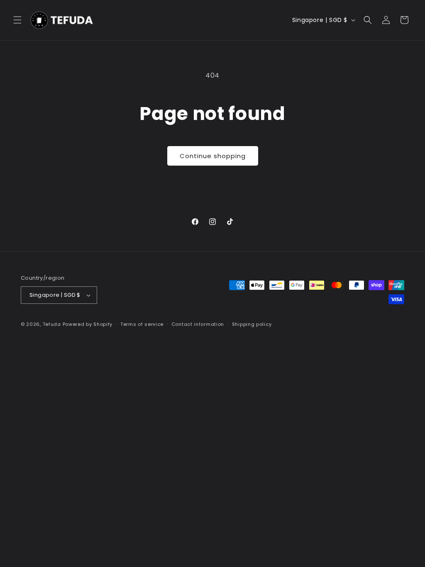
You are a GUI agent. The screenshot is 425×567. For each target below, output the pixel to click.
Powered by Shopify (88, 324)
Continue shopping (213, 156)
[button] (17, 20)
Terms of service (142, 324)
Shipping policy (252, 324)
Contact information (197, 324)
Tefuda (52, 324)
